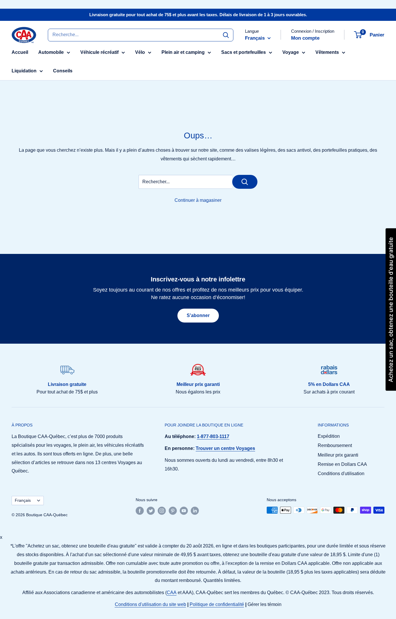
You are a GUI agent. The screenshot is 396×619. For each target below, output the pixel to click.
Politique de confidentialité (217, 604)
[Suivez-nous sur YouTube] (184, 511)
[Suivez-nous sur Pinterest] (173, 511)
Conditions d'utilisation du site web (150, 604)
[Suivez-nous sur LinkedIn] (195, 511)
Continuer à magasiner (198, 200)
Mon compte (305, 38)
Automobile (51, 52)
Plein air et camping (183, 52)
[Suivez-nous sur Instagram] (162, 511)
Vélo (140, 52)
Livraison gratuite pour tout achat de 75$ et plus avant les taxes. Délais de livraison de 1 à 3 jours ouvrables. (198, 14)
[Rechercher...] (244, 182)
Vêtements (327, 52)
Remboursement (335, 445)
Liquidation (24, 70)
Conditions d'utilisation (341, 473)
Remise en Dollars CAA (342, 464)
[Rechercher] (226, 35)
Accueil (20, 52)
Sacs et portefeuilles (243, 52)
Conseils (62, 70)
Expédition (329, 436)
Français (23, 500)
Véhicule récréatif (99, 52)
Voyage (290, 52)
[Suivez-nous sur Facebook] (140, 511)
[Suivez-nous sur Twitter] (151, 511)
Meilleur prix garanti (338, 455)
